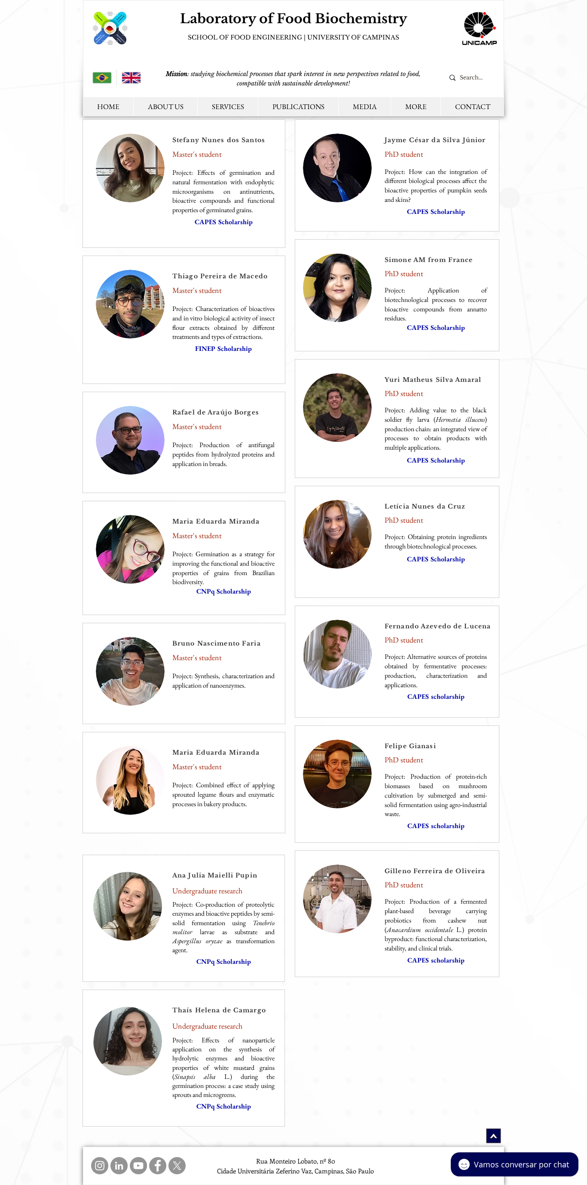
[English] (131, 77)
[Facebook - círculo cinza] (157, 1165)
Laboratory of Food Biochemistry (293, 19)
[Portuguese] (102, 77)
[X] (177, 1165)
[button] (415, 106)
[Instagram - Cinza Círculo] (99, 1165)
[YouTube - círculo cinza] (138, 1165)
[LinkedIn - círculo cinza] (119, 1165)
